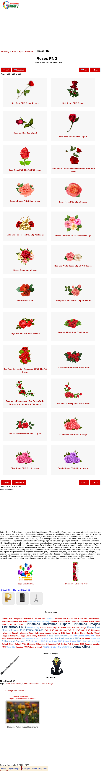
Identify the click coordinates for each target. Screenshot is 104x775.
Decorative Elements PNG (76, 584)
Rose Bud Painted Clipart (25, 133)
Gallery (5, 51)
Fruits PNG (49, 630)
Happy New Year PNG (58, 635)
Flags (83, 628)
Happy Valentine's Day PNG (82, 636)
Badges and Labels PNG (24, 619)
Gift (56, 630)
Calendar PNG (64, 622)
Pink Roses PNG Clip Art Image (25, 468)
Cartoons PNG (16, 624)
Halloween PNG (58, 633)
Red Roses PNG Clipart (73, 103)
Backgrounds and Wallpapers (34, 769)
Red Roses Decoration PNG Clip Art (25, 434)
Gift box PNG (65, 630)
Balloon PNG (40, 619)
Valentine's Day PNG (52, 647)
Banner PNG (72, 619)
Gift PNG (76, 630)
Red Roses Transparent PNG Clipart (73, 403)
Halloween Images (43, 633)
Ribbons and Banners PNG (16, 641)
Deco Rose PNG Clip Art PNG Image (25, 170)
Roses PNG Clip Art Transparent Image (73, 236)
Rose (48, 641)
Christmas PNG (14, 627)
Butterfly (45, 621)
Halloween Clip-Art (10, 633)
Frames (39, 630)
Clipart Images (14, 769)
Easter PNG (66, 628)
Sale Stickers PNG (91, 641)
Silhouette (31, 644)
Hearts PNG (16, 639)
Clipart (25, 683)
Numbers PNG (72, 638)
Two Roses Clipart (25, 300)
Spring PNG (66, 644)
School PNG (20, 644)
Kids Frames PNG (30, 638)
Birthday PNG (94, 619)
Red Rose (95, 638)
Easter (43, 628)
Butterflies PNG (34, 621)
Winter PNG (67, 647)
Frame (30, 630)
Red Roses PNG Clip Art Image (73, 435)
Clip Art (44, 683)
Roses (66, 641)
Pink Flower (85, 639)
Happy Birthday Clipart (90, 633)
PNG (13, 683)
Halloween (95, 630)
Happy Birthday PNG (25, 584)
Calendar (53, 622)
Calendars (75, 622)
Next (85, 70)
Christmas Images (86, 624)
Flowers (6, 630)
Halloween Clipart (26, 633)
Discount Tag (33, 627)
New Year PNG (56, 638)
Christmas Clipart (56, 624)
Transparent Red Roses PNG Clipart (73, 367)
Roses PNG (75, 641)
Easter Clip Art (53, 628)
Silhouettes (40, 644)
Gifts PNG (85, 630)
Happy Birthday (72, 633)
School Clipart (8, 644)
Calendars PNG (86, 622)
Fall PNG (76, 628)
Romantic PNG (38, 641)
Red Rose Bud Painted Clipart (73, 137)
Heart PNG (6, 639)
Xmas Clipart (82, 646)
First (7, 70)
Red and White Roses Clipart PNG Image (73, 266)
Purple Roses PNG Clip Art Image (73, 468)
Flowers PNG (18, 630)
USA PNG (10, 647)
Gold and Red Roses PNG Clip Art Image (25, 235)
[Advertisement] (51, 28)
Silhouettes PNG (53, 644)
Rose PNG (57, 641)
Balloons (50, 618)
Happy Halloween (39, 636)
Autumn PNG (7, 619)
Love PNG (43, 638)
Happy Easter (25, 636)
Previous (20, 70)
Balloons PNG (60, 619)
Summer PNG (78, 644)
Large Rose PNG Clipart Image (73, 202)
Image (50, 683)
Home (3, 769)
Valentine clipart (35, 647)
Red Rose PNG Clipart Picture (25, 103)
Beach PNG (83, 619)
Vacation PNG (22, 647)
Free (8, 683)
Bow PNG (23, 622)
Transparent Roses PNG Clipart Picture (73, 300)
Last (96, 70)
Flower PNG (93, 627)
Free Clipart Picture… (23, 51)
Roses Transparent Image (25, 270)
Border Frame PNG (10, 622)
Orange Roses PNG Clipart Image (25, 201)
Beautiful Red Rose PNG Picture (73, 332)
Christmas (32, 624)
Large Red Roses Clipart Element (25, 333)
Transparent (34, 683)
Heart (98, 636)
